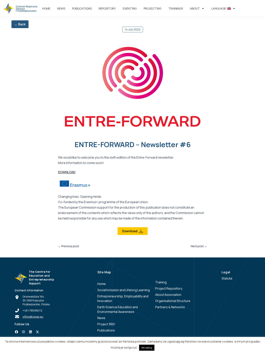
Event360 (130, 8)
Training (161, 282)
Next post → (199, 246)
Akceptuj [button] (146, 347)
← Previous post (68, 246)
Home (46, 8)
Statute (227, 278)
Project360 (152, 8)
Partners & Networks (170, 307)
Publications (82, 8)
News (61, 8)
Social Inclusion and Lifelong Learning (123, 290)
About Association (168, 295)
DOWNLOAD (66, 172)
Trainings (175, 8)
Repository (107, 8)
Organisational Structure (172, 301)
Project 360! (106, 324)
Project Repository (168, 288)
